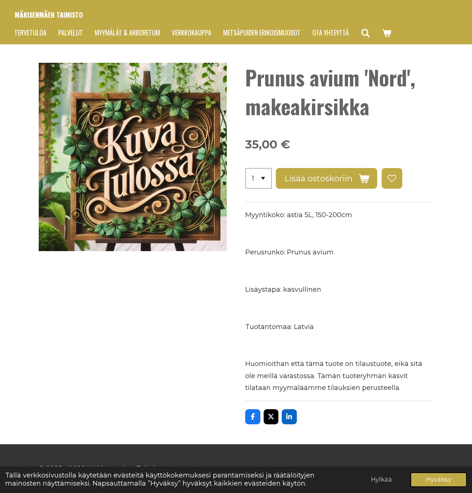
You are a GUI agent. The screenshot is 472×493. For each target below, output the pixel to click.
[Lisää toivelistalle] (392, 178)
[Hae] (365, 33)
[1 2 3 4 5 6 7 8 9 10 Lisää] (258, 178)
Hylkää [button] (381, 479)
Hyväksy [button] (438, 479)
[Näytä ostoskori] (386, 33)
